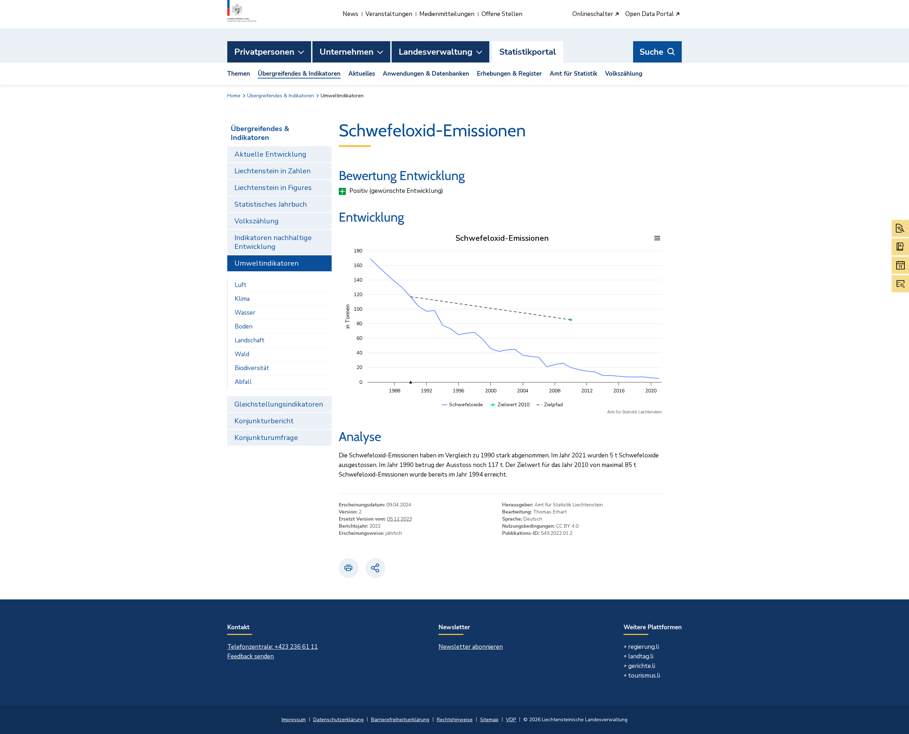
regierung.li (643, 647)
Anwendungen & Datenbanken (426, 74)
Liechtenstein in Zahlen (272, 171)
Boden (243, 326)
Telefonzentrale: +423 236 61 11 (272, 647)
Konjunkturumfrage (266, 437)
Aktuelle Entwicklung (270, 154)
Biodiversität (252, 368)
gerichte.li (641, 666)
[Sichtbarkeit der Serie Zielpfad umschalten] (550, 411)
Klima (242, 299)
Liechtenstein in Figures (273, 187)
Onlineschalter (593, 14)
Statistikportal (527, 52)
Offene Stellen (501, 14)
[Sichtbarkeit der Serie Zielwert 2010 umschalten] (509, 411)
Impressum (294, 719)
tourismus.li (644, 676)
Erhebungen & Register (509, 74)
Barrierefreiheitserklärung (400, 719)
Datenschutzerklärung (338, 719)
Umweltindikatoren (266, 263)
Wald (242, 354)
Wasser (245, 313)
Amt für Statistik (573, 74)
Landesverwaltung (436, 52)
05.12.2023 (399, 519)
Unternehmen (347, 52)
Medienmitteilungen (446, 14)
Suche (651, 52)
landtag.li (640, 656)
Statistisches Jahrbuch (270, 204)
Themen (238, 74)
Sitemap (489, 719)
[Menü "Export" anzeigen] (657, 238)
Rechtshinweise (455, 719)
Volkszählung (623, 74)
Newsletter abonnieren (471, 647)
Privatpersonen (264, 52)
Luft (240, 285)
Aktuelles (361, 74)
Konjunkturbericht (264, 421)
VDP (511, 719)
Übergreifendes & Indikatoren (299, 74)
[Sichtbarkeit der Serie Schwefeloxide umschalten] (462, 411)
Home (233, 95)
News (350, 14)
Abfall (243, 382)
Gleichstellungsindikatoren (278, 404)
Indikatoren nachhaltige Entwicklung (273, 242)
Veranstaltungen (388, 14)
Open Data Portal (650, 14)
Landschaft (250, 340)
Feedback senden (250, 656)
